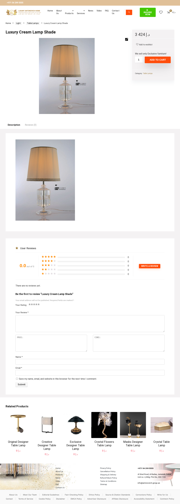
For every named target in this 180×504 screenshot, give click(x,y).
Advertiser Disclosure (96, 499)
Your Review (22, 312)
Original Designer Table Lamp (18, 443)
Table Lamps (33, 23)
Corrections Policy (144, 495)
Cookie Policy (44, 499)
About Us (59, 12)
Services (81, 13)
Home (50, 11)
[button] (126, 39)
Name (19, 357)
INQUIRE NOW (148, 13)
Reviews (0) (30, 125)
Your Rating (20, 305)
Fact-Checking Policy (74, 495)
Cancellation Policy (107, 471)
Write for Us (162, 495)
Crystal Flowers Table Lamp (104, 443)
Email (18, 368)
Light (18, 23)
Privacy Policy (105, 468)
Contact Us (115, 12)
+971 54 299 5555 (15, 3)
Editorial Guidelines (50, 495)
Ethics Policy (94, 495)
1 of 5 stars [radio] (30, 304)
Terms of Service (25, 499)
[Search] (129, 12)
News (90, 11)
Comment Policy (167, 499)
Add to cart (158, 60)
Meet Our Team (30, 495)
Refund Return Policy (108, 478)
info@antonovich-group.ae (149, 483)
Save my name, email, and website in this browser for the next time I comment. (58, 379)
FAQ (107, 11)
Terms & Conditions (108, 481)
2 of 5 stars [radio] (31, 304)
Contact (9, 499)
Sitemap (103, 484)
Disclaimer (60, 499)
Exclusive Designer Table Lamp (75, 445)
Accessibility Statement (144, 499)
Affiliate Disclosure (120, 499)
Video (99, 11)
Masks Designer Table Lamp (133, 443)
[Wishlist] (161, 12)
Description (14, 125)
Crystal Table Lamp (161, 443)
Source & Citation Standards (117, 495)
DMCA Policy (76, 499)
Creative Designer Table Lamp (47, 445)
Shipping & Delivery (108, 475)
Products (69, 13)
